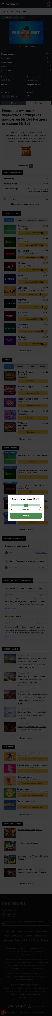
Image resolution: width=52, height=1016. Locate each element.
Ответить (26, 516)
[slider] (26, 505)
